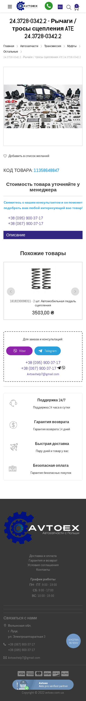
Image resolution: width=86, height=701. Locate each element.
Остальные (11, 51)
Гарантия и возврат (43, 560)
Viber (22, 351)
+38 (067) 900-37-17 (25, 223)
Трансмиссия (53, 46)
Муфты (72, 46)
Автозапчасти (29, 46)
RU (60, 7)
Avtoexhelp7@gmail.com (43, 374)
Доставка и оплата (43, 556)
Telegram (50, 351)
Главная (9, 46)
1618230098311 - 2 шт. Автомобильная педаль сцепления (43, 303)
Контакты (43, 569)
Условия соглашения (43, 565)
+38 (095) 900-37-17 (25, 218)
